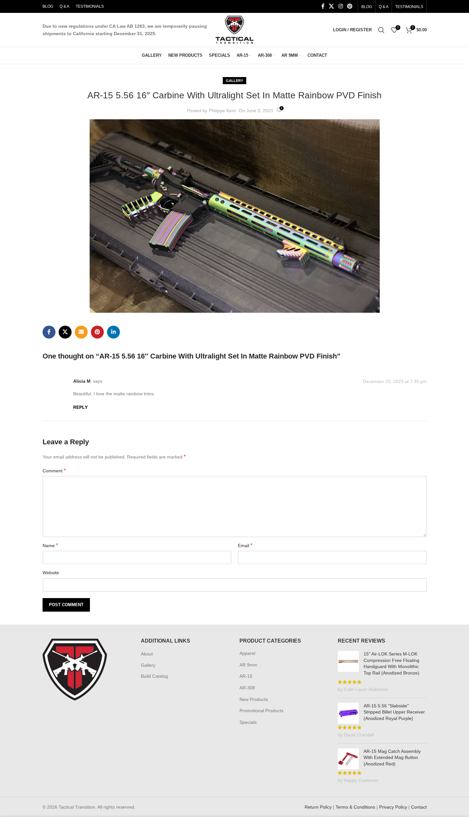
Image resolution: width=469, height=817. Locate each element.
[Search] (381, 30)
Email (245, 545)
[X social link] (331, 6)
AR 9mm (248, 664)
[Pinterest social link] (349, 6)
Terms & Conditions (355, 807)
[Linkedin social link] (113, 332)
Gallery (234, 81)
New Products (253, 699)
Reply (80, 407)
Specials (248, 722)
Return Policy (318, 807)
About (147, 653)
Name (50, 545)
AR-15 (245, 676)
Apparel (247, 653)
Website (51, 572)
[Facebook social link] (323, 6)
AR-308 (247, 687)
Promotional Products (261, 710)
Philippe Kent (222, 110)
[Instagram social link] (340, 6)
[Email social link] (81, 332)
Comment (54, 470)
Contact (419, 807)
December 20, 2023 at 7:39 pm (395, 381)
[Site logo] (234, 29)
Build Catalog (154, 676)
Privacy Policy (393, 807)
